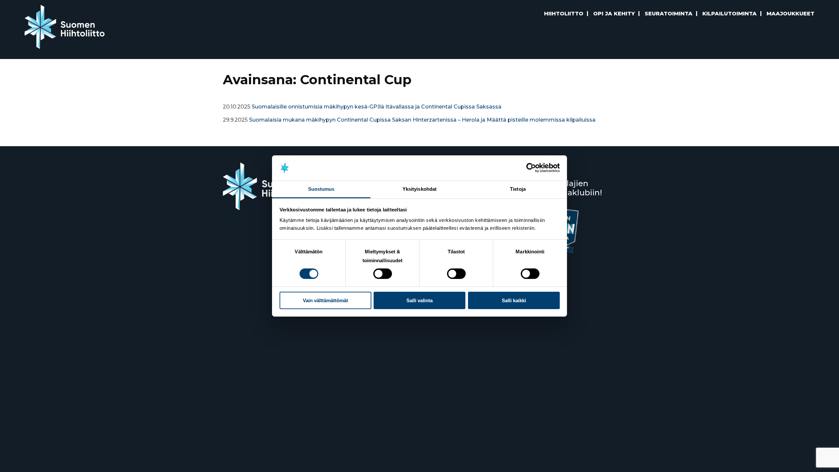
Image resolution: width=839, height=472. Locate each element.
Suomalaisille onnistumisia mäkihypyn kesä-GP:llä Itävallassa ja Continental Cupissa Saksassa (376, 107)
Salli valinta (419, 300)
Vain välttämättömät (325, 300)
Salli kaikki (514, 300)
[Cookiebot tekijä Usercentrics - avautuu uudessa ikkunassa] (531, 168)
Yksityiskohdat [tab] (419, 189)
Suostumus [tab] (321, 189)
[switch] (382, 273)
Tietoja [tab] (518, 189)
